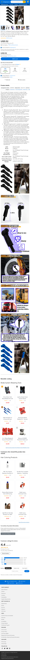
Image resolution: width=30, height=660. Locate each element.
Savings (16, 4)
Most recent (8, 568)
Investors (3, 595)
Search (26, 571)
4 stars (2, 559)
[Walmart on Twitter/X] (4, 648)
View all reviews (5, 553)
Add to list (8, 79)
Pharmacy (3, 617)
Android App (3, 643)
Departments (5, 4)
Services (11, 4)
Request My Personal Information (8, 635)
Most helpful (24, 568)
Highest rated (16, 568)
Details (11, 77)
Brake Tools (25, 89)
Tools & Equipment (18, 89)
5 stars (2, 557)
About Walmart (4, 589)
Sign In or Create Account (11, 581)
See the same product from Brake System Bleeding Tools (17, 447)
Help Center (23, 581)
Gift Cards (3, 611)
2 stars (2, 562)
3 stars (2, 560)
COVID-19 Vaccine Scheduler (7, 615)
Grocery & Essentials (23, 4)
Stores (2, 605)
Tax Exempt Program (5, 625)
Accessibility (3, 621)
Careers (2, 591)
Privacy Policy (4, 631)
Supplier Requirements (5, 599)
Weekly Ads (20, 583)
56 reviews (10, 38)
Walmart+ (3, 609)
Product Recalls (4, 623)
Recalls (2, 619)
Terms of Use (3, 629)
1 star (2, 563)
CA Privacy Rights (4, 633)
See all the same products (24, 522)
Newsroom (3, 593)
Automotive (12, 89)
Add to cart (15, 59)
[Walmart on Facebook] (2, 648)
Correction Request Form (8, 533)
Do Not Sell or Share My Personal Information (10, 637)
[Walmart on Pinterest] (9, 648)
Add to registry (22, 79)
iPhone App (3, 641)
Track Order (11, 583)
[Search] (24, 2)
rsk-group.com (13, 47)
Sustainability (4, 597)
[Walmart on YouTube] (7, 648)
